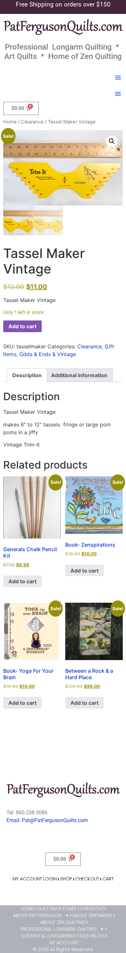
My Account (64, 942)
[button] (118, 77)
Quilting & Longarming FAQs (55, 936)
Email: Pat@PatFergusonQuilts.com (47, 820)
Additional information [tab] (79, 375)
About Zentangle (92, 915)
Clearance (32, 122)
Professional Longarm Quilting (59, 929)
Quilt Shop (49, 908)
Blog (98, 936)
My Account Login (35, 879)
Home (10, 122)
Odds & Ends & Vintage (47, 354)
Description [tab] (27, 375)
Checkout (87, 879)
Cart (108, 879)
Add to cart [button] (22, 581)
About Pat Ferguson (37, 915)
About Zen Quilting (62, 922)
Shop (66, 879)
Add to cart (22, 326)
